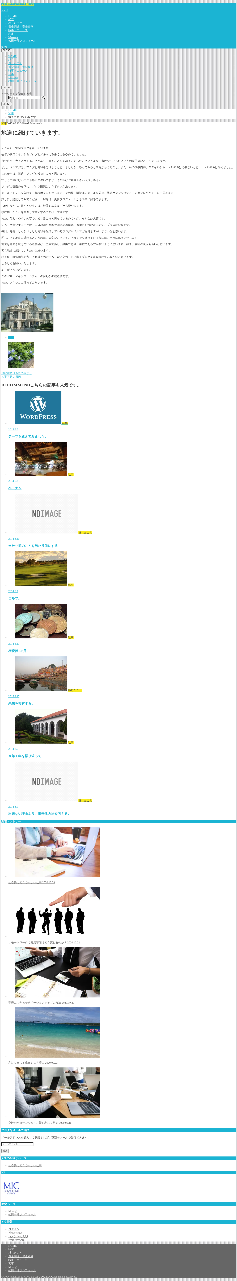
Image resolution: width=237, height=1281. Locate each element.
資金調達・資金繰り (20, 26)
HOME (12, 16)
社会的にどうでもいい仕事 (31, 882)
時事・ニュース (18, 30)
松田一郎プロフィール (22, 40)
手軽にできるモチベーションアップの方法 (41, 1002)
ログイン (13, 1229)
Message (13, 37)
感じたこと (15, 22)
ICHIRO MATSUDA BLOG (17, 4)
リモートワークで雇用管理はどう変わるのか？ (44, 942)
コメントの (18, 1236)
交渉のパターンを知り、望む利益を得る (39, 1122)
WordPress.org (16, 1239)
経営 (11, 19)
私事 (11, 33)
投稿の (15, 1232)
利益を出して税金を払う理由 (33, 1062)
